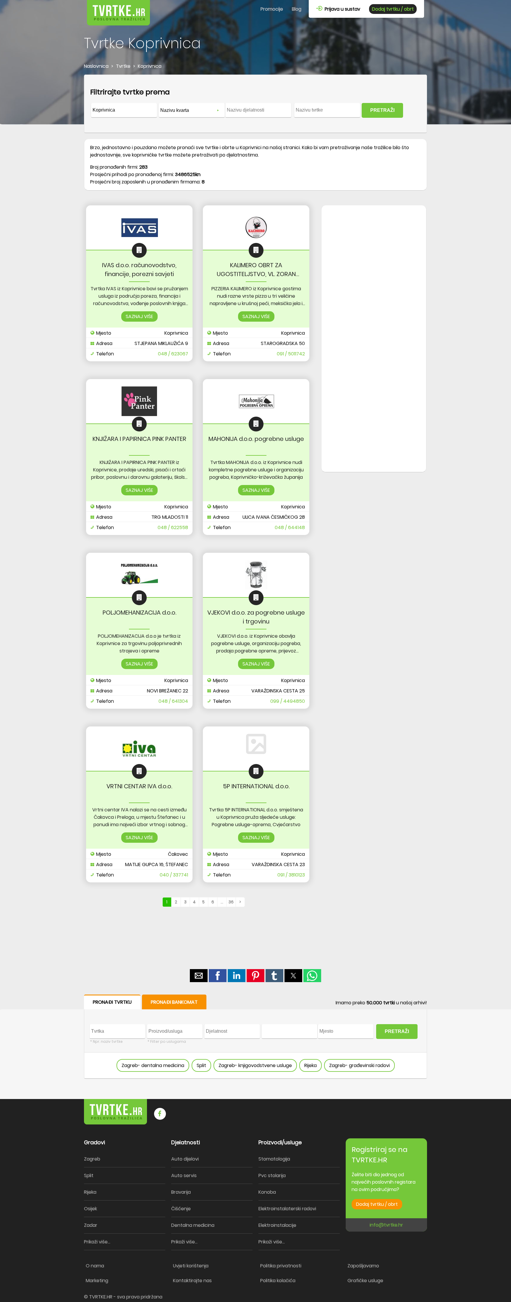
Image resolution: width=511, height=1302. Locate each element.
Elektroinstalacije (277, 1225)
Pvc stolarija (272, 1175)
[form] (255, 104)
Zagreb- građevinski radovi (359, 1065)
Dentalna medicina (192, 1225)
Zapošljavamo (363, 1265)
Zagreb (92, 1159)
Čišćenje (181, 1208)
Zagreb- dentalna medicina (153, 1065)
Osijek (90, 1208)
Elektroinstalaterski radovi (287, 1208)
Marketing (97, 1280)
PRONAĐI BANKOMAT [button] (174, 1002)
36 (231, 902)
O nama (95, 1265)
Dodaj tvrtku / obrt (393, 9)
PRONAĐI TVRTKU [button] (112, 1002)
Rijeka (310, 1065)
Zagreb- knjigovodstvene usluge (255, 1065)
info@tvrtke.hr (386, 1225)
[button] (199, 975)
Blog (296, 9)
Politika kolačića (277, 1280)
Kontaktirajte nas (192, 1280)
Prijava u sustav (341, 9)
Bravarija (181, 1192)
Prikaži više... (97, 1241)
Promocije (272, 9)
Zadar (90, 1225)
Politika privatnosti (280, 1265)
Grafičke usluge (365, 1280)
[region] (373, 300)
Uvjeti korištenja (190, 1265)
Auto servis (184, 1175)
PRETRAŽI (382, 110)
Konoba (267, 1192)
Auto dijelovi (185, 1159)
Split (201, 1065)
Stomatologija (274, 1159)
